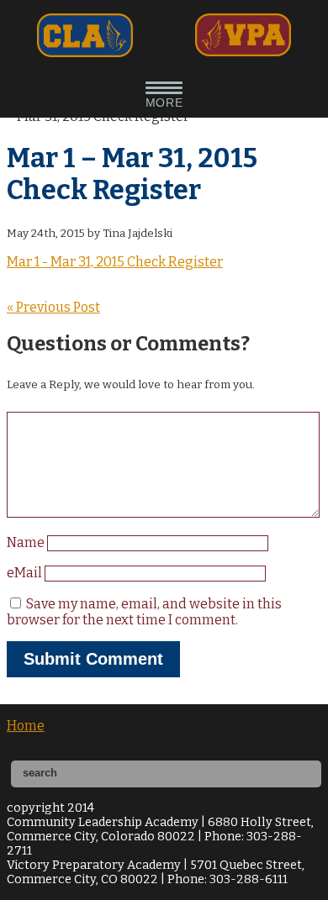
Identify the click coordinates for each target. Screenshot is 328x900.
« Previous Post (53, 307)
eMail (26, 573)
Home (26, 726)
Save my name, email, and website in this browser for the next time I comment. (144, 612)
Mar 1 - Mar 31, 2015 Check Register (115, 262)
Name (27, 542)
